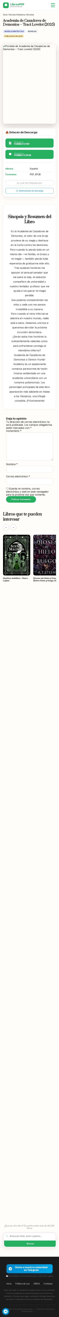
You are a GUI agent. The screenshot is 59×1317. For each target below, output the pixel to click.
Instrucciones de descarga (31, 191)
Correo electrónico (18, 476)
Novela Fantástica (17, 15)
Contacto (48, 1283)
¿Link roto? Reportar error (31, 183)
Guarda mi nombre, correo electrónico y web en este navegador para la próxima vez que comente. (27, 491)
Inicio (5, 15)
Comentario (13, 430)
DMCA (37, 1283)
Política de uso (22, 1283)
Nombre (12, 464)
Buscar (30, 1243)
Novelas (30, 15)
